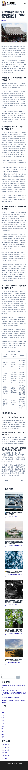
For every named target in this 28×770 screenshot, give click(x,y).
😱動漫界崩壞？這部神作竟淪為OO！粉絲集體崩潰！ (13, 659)
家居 (2, 723)
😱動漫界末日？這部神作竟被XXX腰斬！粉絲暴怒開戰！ (13, 571)
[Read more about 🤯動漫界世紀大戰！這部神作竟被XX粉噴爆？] (14, 501)
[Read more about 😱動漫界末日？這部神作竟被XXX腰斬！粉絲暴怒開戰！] (14, 560)
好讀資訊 (11, 2)
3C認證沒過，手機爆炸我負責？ (10, 690)
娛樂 (2, 720)
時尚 (2, 731)
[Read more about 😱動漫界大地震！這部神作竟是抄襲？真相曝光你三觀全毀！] (14, 618)
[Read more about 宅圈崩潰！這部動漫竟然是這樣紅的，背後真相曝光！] (14, 530)
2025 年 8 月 (5, 744)
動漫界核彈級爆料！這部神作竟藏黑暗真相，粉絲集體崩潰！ (14, 601)
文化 (2, 729)
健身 (2, 715)
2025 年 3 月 (5, 758)
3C (2, 709)
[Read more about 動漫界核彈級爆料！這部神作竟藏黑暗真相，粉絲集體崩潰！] (14, 589)
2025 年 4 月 (5, 755)
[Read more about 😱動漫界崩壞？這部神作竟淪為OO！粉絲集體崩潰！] (14, 648)
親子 (2, 737)
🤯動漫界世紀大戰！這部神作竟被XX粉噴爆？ (13, 513)
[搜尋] (18, 677)
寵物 (2, 726)
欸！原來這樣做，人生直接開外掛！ (11, 697)
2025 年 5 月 (5, 753)
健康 (2, 712)
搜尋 (2, 674)
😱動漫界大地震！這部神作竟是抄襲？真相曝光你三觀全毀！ (14, 630)
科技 (2, 734)
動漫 (2, 20)
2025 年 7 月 (5, 747)
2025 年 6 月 (5, 750)
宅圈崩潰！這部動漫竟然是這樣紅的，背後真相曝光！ (14, 542)
